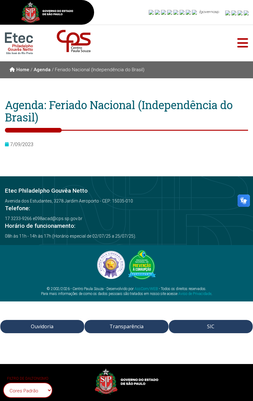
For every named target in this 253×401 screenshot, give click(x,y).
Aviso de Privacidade (194, 294)
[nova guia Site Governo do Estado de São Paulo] (47, 13)
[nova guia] (246, 12)
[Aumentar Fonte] (228, 12)
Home (22, 69)
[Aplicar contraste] (240, 12)
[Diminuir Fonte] (234, 12)
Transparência (126, 326)
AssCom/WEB (146, 289)
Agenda (42, 69)
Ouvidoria (42, 326)
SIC (210, 326)
